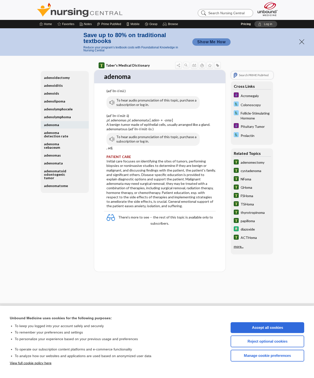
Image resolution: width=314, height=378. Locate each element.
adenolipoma (54, 101)
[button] (171, 24)
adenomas (52, 155)
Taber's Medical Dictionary (128, 65)
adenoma (51, 125)
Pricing (246, 24)
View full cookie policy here (31, 363)
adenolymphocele (58, 109)
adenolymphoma (57, 117)
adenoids (51, 93)
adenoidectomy (57, 77)
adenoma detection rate (56, 134)
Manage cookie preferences (267, 355)
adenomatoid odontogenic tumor (55, 174)
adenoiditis (53, 85)
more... (239, 246)
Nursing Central (98, 9)
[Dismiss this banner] (301, 41)
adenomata (53, 163)
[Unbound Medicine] (267, 9)
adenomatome (56, 186)
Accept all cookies (267, 327)
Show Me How (211, 42)
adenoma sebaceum (52, 145)
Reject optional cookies (268, 341)
